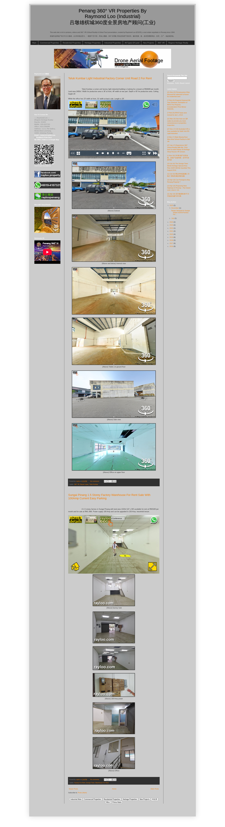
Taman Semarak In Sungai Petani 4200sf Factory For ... (180, 212)
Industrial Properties (112, 43)
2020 (172, 234)
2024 (172, 222)
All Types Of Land (132, 43)
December (175, 208)
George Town (90, 782)
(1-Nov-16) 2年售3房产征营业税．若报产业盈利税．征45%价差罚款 (178, 158)
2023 (172, 225)
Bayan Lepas (84, 484)
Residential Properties (72, 43)
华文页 (154, 799)
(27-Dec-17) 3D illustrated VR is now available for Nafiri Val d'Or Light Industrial (178, 131)
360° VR (161, 43)
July (173, 218)
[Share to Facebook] (112, 481)
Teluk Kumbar (93, 484)
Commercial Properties (49, 43)
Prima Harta (116, 802)
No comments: (95, 481)
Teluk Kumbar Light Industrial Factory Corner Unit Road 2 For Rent (110, 78)
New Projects (148, 43)
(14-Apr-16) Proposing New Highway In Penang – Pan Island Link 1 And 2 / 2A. (178, 188)
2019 (172, 237)
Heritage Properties (93, 43)
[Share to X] (110, 481)
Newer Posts (73, 789)
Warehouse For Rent (102, 782)
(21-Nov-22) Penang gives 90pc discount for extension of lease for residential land (178, 94)
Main (34, 43)
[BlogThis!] (107, 481)
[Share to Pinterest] (115, 481)
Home (114, 789)
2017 (172, 243)
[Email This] (105, 481)
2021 (172, 231)
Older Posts (155, 789)
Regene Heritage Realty (178, 43)
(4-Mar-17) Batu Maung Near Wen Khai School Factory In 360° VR (178, 139)
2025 (172, 205)
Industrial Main (76, 799)
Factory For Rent (79, 782)
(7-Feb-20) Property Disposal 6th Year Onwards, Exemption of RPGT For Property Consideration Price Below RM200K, (178, 104)
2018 (172, 240)
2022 (172, 228)
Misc (108, 802)
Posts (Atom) (82, 793)
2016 (172, 246)
